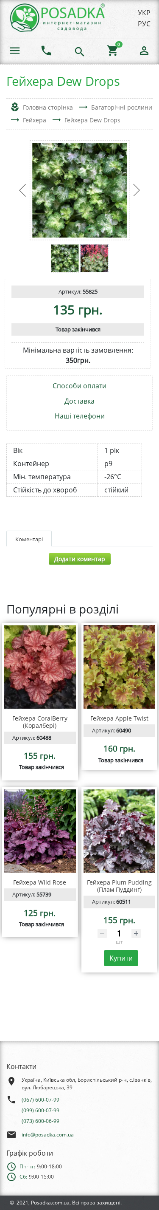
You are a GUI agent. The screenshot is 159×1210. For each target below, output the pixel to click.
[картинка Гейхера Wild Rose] (40, 831)
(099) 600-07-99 (40, 1110)
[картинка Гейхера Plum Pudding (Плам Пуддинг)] (120, 831)
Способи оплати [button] (79, 386)
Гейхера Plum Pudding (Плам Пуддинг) (119, 885)
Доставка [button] (79, 401)
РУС (144, 23)
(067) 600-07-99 (40, 1099)
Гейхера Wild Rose (39, 882)
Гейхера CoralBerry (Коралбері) (39, 721)
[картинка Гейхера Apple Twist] (120, 667)
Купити (121, 958)
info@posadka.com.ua (48, 1134)
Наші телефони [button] (80, 416)
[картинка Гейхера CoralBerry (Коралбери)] (40, 667)
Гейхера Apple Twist (119, 718)
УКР (144, 12)
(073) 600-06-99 (40, 1121)
